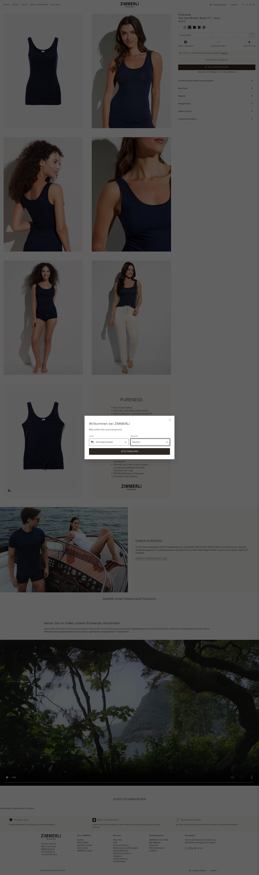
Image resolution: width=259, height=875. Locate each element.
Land (91, 436)
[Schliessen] (170, 420)
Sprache (134, 436)
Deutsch (136, 442)
